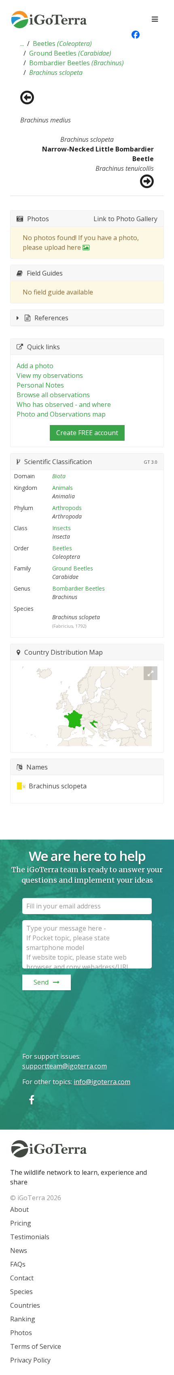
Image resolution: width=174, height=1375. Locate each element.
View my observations (50, 375)
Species (21, 1291)
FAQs (17, 1264)
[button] (22, 43)
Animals (62, 488)
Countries (25, 1305)
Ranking (22, 1319)
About (19, 1209)
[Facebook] (31, 1099)
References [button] (51, 317)
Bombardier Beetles (76, 62)
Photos (21, 1332)
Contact (22, 1277)
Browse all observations (53, 394)
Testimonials (29, 1236)
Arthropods (67, 508)
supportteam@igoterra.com (64, 1066)
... (22, 43)
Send (41, 982)
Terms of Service (35, 1346)
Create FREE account (87, 432)
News (18, 1250)
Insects (61, 528)
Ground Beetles (70, 53)
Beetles (62, 43)
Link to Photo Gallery (125, 218)
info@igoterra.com (102, 1081)
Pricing (20, 1223)
